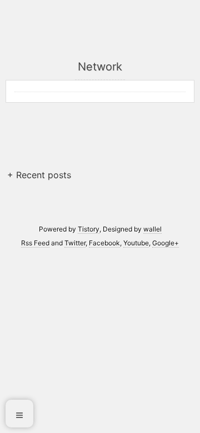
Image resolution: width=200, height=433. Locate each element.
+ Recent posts (39, 174)
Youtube (136, 243)
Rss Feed (35, 243)
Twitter (75, 243)
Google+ (165, 243)
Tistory (88, 229)
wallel (152, 229)
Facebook (104, 243)
